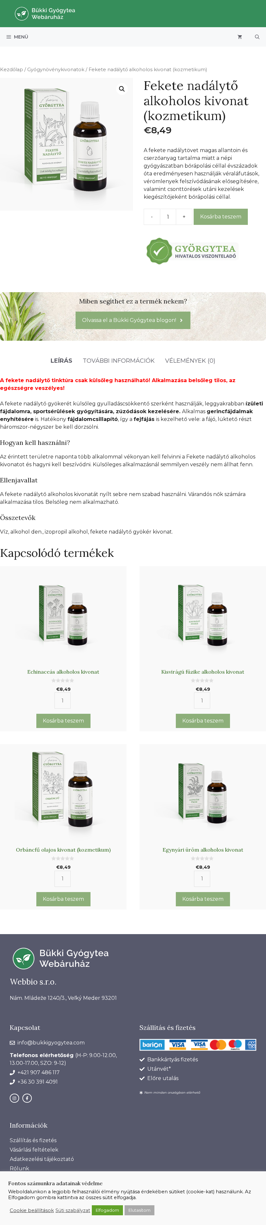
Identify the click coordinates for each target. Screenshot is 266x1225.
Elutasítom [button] (139, 1210)
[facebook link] (27, 1098)
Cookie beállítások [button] (32, 1210)
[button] (257, 37)
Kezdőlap (11, 69)
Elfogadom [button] (107, 1210)
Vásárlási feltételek (34, 1150)
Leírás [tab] (61, 360)
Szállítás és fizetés (33, 1140)
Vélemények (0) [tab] (190, 360)
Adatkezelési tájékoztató (42, 1159)
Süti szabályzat (72, 1210)
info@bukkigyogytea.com (51, 1043)
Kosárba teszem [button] (63, 721)
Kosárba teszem (220, 217)
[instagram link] (14, 1098)
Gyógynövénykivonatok (55, 69)
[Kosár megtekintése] (239, 37)
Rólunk (19, 1168)
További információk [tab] (119, 360)
